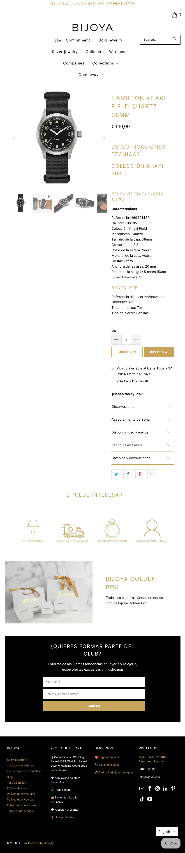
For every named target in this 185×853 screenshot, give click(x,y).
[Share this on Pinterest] (140, 474)
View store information (132, 380)
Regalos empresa (109, 757)
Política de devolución (21, 794)
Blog (10, 777)
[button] (80, 40)
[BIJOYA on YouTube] (149, 799)
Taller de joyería (109, 764)
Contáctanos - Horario (21, 765)
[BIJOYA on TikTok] (142, 799)
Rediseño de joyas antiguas (116, 772)
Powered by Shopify (41, 843)
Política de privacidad (20, 799)
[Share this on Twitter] (116, 474)
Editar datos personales (21, 805)
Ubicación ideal (64, 817)
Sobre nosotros (16, 759)
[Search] (174, 40)
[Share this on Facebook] (128, 474)
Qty (114, 330)
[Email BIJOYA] (142, 788)
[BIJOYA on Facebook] (149, 788)
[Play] (59, 138)
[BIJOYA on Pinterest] (173, 788)
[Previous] (14, 138)
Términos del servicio (20, 811)
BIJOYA (22, 843)
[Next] (103, 138)
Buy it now (158, 351)
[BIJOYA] (92, 28)
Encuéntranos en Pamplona (24, 771)
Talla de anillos (16, 782)
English (164, 832)
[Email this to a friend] (152, 474)
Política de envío (17, 788)
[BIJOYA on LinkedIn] (165, 788)
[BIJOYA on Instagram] (157, 788)
